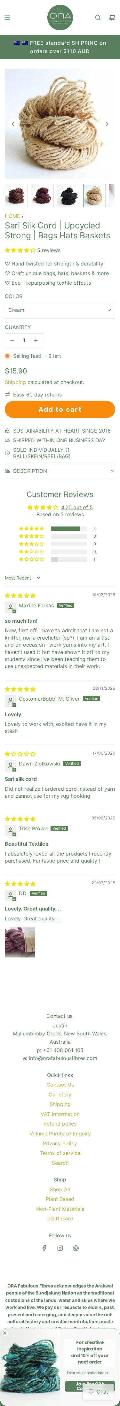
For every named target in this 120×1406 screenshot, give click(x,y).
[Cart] (112, 18)
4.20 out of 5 (77, 507)
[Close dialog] (5, 1333)
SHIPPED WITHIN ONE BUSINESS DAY (59, 440)
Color (13, 296)
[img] (20, 595)
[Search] (98, 18)
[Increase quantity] (36, 341)
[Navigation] (7, 18)
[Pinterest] (76, 1248)
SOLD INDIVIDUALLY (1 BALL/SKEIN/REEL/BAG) (42, 453)
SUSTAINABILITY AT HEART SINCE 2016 (62, 430)
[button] (13, 124)
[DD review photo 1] (20, 942)
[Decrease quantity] (12, 341)
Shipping (15, 382)
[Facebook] (44, 1248)
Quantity (18, 327)
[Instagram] (60, 1248)
